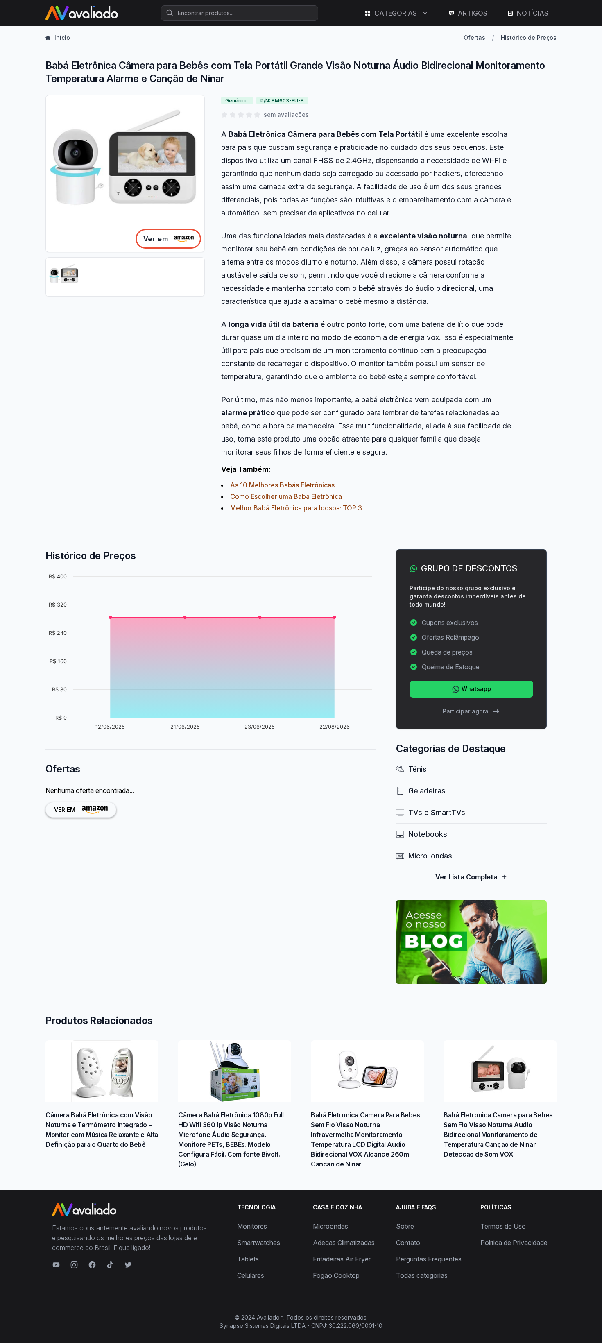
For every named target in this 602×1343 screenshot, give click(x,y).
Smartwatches (258, 1243)
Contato (408, 1243)
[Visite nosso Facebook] (92, 1265)
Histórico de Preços (529, 37)
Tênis (417, 769)
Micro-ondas (430, 856)
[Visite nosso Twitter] (128, 1265)
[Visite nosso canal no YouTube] (56, 1265)
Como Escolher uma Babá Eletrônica (286, 496)
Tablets (248, 1259)
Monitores (252, 1226)
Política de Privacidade (514, 1243)
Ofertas (474, 37)
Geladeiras (427, 790)
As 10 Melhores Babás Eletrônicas (282, 485)
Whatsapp (475, 688)
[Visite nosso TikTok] (110, 1265)
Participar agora (466, 711)
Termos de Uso (503, 1226)
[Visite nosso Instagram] (74, 1265)
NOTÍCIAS (532, 13)
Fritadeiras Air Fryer (342, 1259)
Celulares (250, 1275)
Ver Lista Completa (466, 877)
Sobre (405, 1226)
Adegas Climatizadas (344, 1243)
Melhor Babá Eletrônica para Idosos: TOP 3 (296, 508)
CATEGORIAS (395, 13)
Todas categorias (422, 1275)
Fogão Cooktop (336, 1275)
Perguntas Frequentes (429, 1259)
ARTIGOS (472, 13)
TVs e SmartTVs (436, 812)
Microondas (330, 1226)
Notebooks (427, 834)
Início (62, 37)
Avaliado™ (270, 1317)
